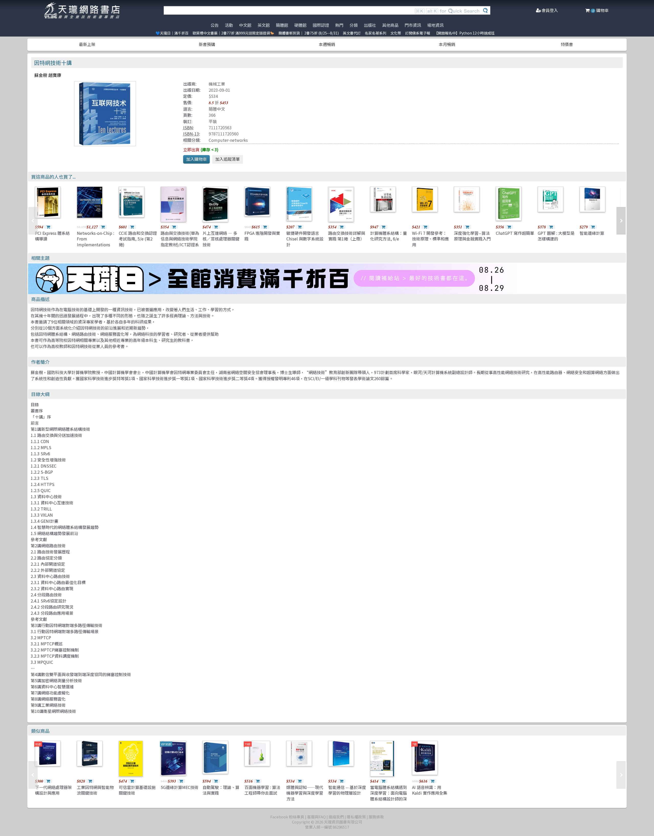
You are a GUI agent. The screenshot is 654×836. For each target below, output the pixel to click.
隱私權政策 (356, 816)
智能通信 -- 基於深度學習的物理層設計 (347, 790)
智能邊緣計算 (592, 233)
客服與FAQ (316, 816)
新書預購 (207, 44)
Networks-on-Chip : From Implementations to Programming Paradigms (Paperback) (95, 247)
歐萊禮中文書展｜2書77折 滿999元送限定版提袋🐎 (233, 33)
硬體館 (300, 25)
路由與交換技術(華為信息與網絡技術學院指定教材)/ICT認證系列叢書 (180, 241)
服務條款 (376, 816)
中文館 (245, 25)
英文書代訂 (352, 33)
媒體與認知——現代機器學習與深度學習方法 (304, 793)
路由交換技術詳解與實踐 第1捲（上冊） (346, 236)
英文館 (264, 25)
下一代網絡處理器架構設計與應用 (53, 790)
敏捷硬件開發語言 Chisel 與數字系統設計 (304, 239)
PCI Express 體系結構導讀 (52, 236)
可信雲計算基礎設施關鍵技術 (137, 790)
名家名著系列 (375, 33)
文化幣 (395, 33)
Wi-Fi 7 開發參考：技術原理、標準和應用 (430, 239)
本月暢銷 (447, 44)
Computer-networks (228, 140)
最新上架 (87, 44)
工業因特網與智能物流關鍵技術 (95, 790)
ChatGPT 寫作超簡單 (515, 233)
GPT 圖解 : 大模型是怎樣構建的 (556, 236)
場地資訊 (435, 25)
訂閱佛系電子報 (417, 33)
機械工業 (217, 84)
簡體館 (282, 25)
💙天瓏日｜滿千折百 (172, 33)
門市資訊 (413, 25)
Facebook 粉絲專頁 (287, 816)
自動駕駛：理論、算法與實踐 (221, 790)
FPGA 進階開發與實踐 (262, 236)
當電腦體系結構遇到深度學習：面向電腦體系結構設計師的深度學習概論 (388, 795)
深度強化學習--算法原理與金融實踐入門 (472, 236)
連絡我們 (336, 816)
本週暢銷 (327, 44)
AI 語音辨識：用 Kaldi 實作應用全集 (429, 790)
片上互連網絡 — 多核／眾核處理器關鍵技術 (221, 239)
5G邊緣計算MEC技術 (179, 787)
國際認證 (321, 25)
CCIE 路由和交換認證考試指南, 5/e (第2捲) (138, 239)
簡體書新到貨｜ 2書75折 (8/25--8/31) (308, 33)
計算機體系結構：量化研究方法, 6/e (388, 236)
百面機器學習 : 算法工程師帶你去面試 (262, 790)
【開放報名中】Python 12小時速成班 (464, 33)
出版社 (370, 25)
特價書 (567, 44)
